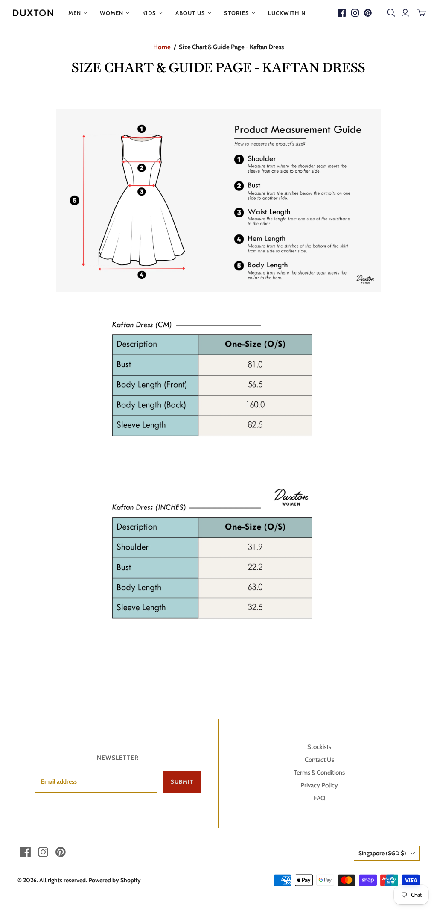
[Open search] (391, 13)
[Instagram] (355, 13)
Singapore (382, 853)
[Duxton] (33, 12)
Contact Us (319, 760)
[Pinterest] (368, 13)
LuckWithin (287, 12)
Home (162, 47)
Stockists (319, 747)
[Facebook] (342, 13)
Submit (182, 781)
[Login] (405, 13)
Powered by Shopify (114, 880)
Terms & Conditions (319, 772)
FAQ (319, 798)
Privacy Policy (319, 785)
